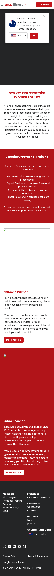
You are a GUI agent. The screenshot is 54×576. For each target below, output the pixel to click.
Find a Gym (9, 497)
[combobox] (18, 36)
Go (34, 35)
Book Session (13, 339)
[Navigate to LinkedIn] (14, 547)
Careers (31, 510)
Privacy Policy (9, 556)
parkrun (31, 523)
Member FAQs (11, 507)
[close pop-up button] (44, 16)
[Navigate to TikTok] (24, 547)
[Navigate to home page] (13, 5)
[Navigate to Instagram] (4, 547)
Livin (29, 520)
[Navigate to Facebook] (9, 547)
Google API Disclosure (13, 562)
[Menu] (2, 4)
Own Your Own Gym (38, 497)
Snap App (8, 504)
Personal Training (12, 500)
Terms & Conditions (38, 556)
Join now (44, 4)
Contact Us (33, 507)
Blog (5, 511)
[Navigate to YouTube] (19, 547)
